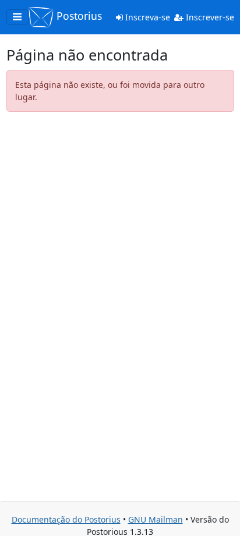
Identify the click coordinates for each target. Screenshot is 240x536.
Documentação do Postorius (66, 519)
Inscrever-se (208, 17)
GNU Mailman (155, 519)
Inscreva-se (146, 17)
